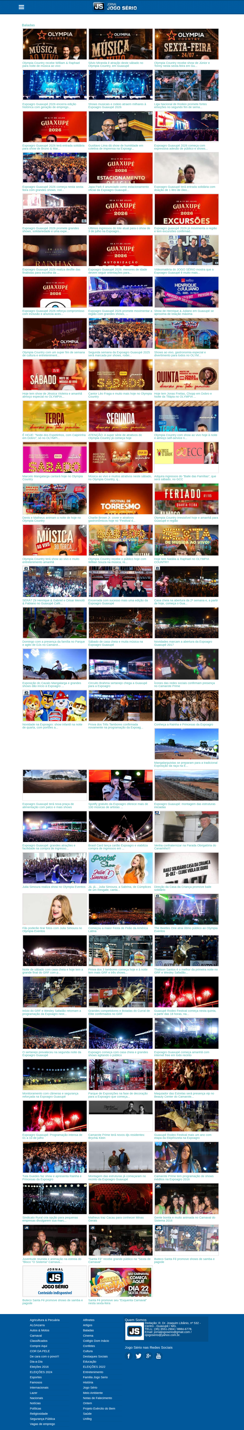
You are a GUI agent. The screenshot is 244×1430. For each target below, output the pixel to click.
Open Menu (21, 7)
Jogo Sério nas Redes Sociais (149, 1347)
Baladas (28, 25)
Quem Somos (136, 1320)
